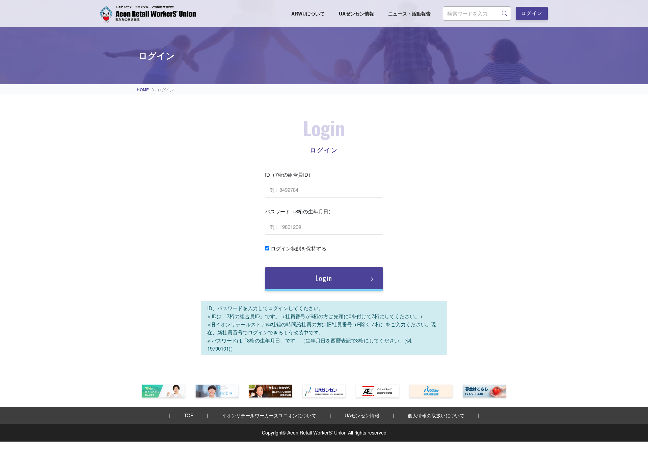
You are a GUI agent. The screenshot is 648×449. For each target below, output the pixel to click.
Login (324, 278)
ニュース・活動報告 (409, 13)
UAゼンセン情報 (356, 13)
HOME (143, 90)
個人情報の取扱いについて (436, 415)
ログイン (532, 12)
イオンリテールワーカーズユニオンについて (269, 415)
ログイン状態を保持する (297, 248)
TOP (188, 415)
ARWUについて (308, 13)
